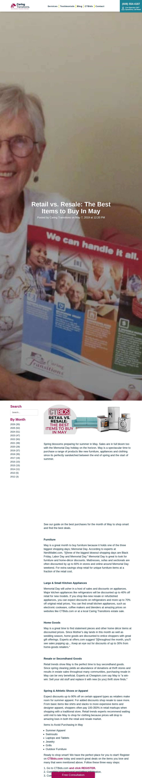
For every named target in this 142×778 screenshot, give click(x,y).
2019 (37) (15, 450)
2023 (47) (15, 435)
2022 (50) (15, 439)
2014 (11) (15, 469)
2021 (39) (15, 443)
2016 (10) (15, 461)
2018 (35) (15, 454)
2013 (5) (14, 473)
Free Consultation (73, 775)
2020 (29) (15, 446)
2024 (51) (15, 432)
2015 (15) (15, 465)
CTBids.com (55, 758)
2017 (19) (15, 458)
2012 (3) (14, 476)
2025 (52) (15, 428)
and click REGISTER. (82, 768)
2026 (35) (15, 424)
